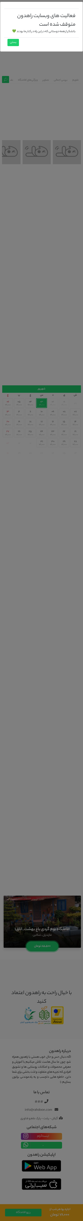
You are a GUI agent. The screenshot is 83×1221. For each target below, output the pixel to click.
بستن (13, 42)
